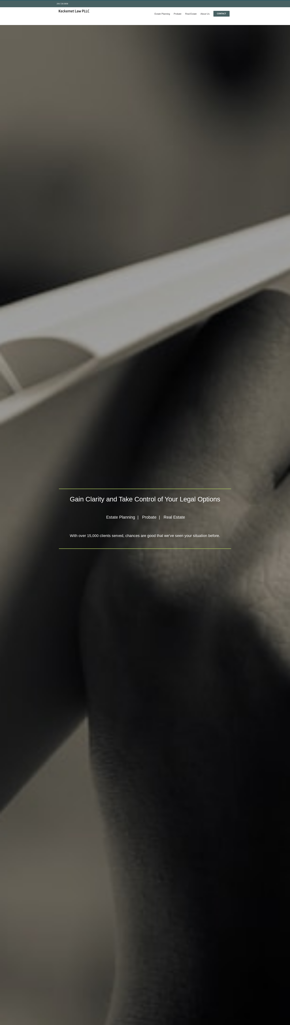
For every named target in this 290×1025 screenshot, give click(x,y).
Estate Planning (120, 517)
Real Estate (174, 517)
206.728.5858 (62, 4)
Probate (149, 517)
